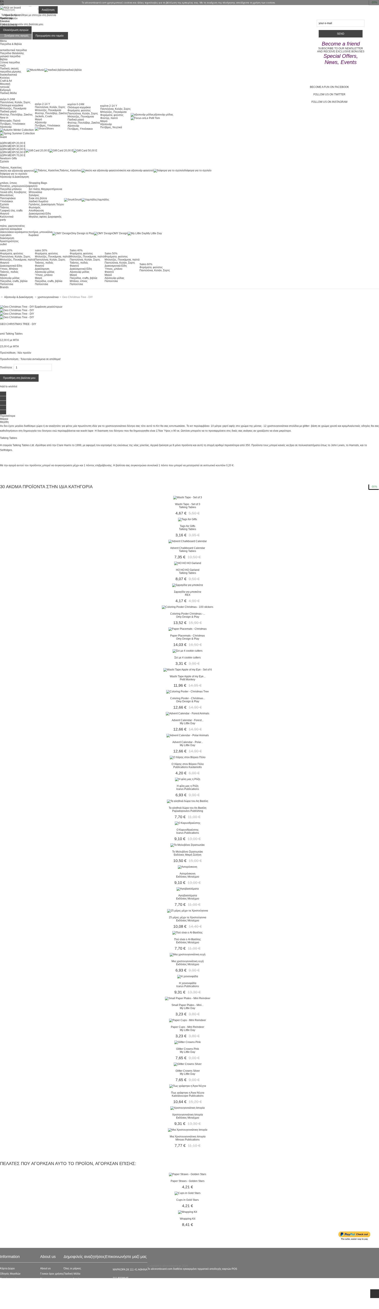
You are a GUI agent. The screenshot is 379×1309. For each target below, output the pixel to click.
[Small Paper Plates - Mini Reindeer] (187, 998)
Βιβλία (3, 59)
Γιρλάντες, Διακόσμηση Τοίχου (46, 204)
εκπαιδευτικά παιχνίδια (13, 50)
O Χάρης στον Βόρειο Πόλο (188, 764)
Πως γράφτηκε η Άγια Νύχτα (187, 1092)
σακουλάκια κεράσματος (14, 232)
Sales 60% (145, 264)
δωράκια (34, 235)
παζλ (3, 65)
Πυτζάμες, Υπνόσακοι (12, 123)
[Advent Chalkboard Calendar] (187, 541)
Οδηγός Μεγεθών (10, 1273)
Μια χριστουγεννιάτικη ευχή (188, 961)
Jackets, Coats (43, 116)
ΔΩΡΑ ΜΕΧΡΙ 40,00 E (12, 149)
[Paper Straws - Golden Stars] (187, 1174)
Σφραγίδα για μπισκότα (187, 591)
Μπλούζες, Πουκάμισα (13, 108)
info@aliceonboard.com (127, 1285)
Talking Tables (14, 333)
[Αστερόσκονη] (187, 866)
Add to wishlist (8, 386)
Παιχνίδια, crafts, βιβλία (13, 281)
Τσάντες (4, 207)
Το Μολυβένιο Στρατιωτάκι (187, 851)
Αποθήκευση (36, 210)
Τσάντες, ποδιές (9, 271)
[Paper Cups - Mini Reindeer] (187, 1020)
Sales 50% (111, 253)
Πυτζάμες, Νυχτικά (111, 127)
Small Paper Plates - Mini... (188, 1005)
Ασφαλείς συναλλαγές (12, 1284)
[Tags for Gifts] (187, 519)
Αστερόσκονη (187, 873)
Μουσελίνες (7, 195)
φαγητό (33, 186)
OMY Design (120, 233)
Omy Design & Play (82, 233)
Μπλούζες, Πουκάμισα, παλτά (17, 259)
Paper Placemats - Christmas (187, 635)
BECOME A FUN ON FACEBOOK (329, 87)
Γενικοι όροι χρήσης (52, 1273)
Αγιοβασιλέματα (187, 895)
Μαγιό (38, 119)
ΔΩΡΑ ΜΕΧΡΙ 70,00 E (12, 155)
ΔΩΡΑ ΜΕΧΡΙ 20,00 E (12, 143)
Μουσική (5, 83)
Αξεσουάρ (6, 126)
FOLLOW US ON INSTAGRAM (329, 101)
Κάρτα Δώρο (7, 1268)
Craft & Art (6, 80)
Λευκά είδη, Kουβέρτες (13, 192)
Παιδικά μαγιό (8, 111)
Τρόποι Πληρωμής (11, 1300)
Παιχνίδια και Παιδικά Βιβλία (80, 1294)
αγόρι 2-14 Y (42, 104)
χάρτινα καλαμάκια (11, 229)
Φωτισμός (35, 207)
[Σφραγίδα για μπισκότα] (187, 585)
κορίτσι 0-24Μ (76, 104)
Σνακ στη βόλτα (38, 198)
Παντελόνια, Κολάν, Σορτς (15, 102)
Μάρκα (4, 418)
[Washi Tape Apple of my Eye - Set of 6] (187, 669)
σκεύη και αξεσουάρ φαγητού (17, 170)
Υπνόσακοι (6, 201)
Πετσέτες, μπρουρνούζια (14, 186)
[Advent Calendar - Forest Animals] (187, 713)
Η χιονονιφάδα (187, 983)
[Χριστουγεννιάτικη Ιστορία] (187, 1107)
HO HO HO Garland (187, 569)
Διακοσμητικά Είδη (40, 213)
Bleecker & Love (73, 1289)
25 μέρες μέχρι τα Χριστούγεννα (187, 917)
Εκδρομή (5, 90)
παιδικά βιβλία (73, 69)
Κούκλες (5, 77)
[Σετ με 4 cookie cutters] (187, 650)
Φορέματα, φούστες (79, 110)
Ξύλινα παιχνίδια (10, 62)
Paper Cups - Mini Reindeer (187, 1027)
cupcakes (5, 235)
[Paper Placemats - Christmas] (187, 628)
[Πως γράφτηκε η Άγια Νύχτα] (187, 1085)
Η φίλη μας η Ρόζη (187, 786)
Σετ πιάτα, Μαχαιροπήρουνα (45, 189)
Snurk (78, 199)
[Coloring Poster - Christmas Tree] (187, 691)
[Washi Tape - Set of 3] (187, 497)
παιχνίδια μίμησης (10, 71)
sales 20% (6, 250)
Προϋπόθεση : (8, 352)
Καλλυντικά (6, 216)
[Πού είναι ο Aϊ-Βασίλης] (187, 932)
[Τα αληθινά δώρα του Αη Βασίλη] (187, 801)
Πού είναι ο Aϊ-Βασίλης (187, 939)
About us (45, 1268)
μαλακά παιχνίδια (10, 56)
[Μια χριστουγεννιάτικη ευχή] (188, 954)
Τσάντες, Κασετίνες (11, 167)
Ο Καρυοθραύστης (188, 829)
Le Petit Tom (152, 118)
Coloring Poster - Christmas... (187, 698)
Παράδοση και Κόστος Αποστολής (20, 1289)
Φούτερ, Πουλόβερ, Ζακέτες (16, 114)
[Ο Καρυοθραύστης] (187, 823)
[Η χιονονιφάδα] (187, 976)
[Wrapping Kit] (187, 1211)
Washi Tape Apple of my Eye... (188, 676)
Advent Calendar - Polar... (187, 742)
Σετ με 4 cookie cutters (187, 657)
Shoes (50, 128)
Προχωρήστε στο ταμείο (50, 35)
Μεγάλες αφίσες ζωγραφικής (45, 216)
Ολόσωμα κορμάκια (11, 105)
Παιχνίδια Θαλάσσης (12, 53)
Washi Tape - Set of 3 (187, 504)
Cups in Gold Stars (187, 1199)
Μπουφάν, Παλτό (10, 120)
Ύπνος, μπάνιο (44, 275)
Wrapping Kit (187, 1218)
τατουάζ (4, 87)
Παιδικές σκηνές (9, 68)
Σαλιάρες (34, 195)
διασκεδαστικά (8, 74)
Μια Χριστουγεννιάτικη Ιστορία (188, 1136)
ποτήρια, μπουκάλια (40, 232)
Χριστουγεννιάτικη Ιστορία (187, 1114)
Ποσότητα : (6, 367)
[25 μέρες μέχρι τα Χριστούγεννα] (187, 910)
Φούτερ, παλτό (109, 118)
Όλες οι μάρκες (72, 1268)
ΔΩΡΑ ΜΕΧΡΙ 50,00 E (12, 152)
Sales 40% (76, 250)
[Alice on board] (10, 7)
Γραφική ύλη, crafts (11, 210)
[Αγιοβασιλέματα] (188, 888)
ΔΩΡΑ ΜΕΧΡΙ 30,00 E (12, 146)
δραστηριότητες (9, 241)
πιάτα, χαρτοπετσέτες (12, 225)
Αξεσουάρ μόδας (10, 278)
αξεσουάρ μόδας (163, 114)
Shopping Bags (38, 182)
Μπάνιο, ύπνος (79, 281)
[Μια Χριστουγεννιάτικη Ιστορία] (187, 1129)
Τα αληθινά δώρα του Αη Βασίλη (187, 807)
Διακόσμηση (42, 268)
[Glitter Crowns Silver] (188, 1064)
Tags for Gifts (187, 526)
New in (4, 117)
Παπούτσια (6, 284)
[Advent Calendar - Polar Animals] (187, 735)
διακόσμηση (7, 238)
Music (40, 69)
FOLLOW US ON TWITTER (329, 94)
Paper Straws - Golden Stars (187, 1181)
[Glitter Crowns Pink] (187, 1042)
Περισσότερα (7, 415)
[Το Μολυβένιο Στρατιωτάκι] (187, 844)
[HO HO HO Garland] (187, 563)
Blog (43, 1279)
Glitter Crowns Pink (187, 1048)
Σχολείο (4, 204)
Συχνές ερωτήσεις (10, 1279)
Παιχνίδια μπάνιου (11, 189)
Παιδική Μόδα (72, 1273)
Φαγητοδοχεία (72, 1279)
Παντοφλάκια (8, 198)
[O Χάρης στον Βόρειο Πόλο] (188, 757)
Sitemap (5, 1305)
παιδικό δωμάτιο (38, 201)
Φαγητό (4, 213)
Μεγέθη (4, 422)
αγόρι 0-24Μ (7, 99)
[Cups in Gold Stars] (187, 1193)
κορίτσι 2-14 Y (108, 105)
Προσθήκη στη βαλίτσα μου (19, 378)
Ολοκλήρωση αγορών (16, 30)
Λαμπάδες (103, 199)
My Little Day (154, 233)
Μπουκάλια (35, 192)
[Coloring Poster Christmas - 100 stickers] (187, 606)
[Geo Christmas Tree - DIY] (17, 310)
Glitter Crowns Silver (187, 1070)
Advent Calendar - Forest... (188, 720)
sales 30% (41, 250)
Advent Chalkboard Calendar (187, 548)
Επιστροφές (7, 1294)
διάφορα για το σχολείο (13, 173)
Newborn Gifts (8, 158)
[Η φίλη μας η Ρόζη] (187, 779)
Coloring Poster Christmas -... (187, 613)
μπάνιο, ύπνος (8, 182)
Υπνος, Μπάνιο (9, 268)
